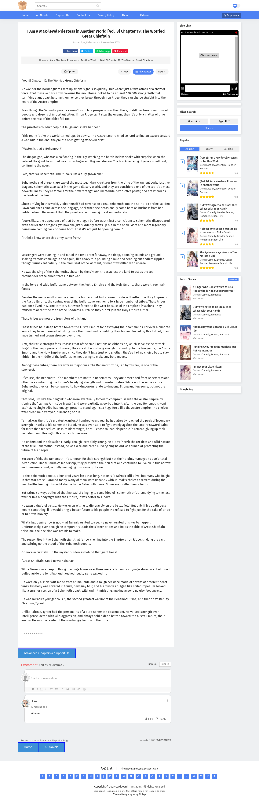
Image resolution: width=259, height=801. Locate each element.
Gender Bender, (225, 212)
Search (209, 128)
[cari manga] (98, 6)
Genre (193, 121)
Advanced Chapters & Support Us (46, 653)
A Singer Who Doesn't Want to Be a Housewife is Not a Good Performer (218, 232)
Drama (214, 334)
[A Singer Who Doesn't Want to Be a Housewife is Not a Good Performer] (185, 299)
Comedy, (212, 212)
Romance (216, 294)
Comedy (206, 294)
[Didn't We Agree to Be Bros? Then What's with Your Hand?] (185, 319)
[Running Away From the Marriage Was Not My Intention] (185, 359)
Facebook (72, 51)
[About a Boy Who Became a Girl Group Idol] (185, 339)
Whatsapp (104, 51)
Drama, (221, 259)
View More (233, 280)
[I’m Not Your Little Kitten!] (185, 379)
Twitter (88, 51)
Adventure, (221, 165)
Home (28, 747)
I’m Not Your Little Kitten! (207, 366)
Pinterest (122, 51)
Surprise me (232, 15)
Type (223, 121)
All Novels (51, 747)
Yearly (209, 149)
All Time (228, 149)
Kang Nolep (139, 794)
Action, (211, 165)
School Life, (217, 216)
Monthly (189, 149)
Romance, (205, 216)
